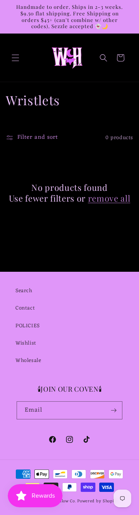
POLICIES (27, 326)
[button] (15, 57)
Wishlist (25, 343)
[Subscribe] (113, 410)
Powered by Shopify (98, 501)
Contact (25, 308)
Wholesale (28, 360)
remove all (109, 198)
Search (23, 291)
